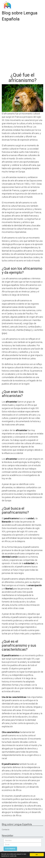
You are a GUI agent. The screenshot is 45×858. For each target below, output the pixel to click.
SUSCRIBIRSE (10, 849)
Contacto (5, 829)
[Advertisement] (22, 46)
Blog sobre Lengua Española (19, 16)
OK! (37, 854)
